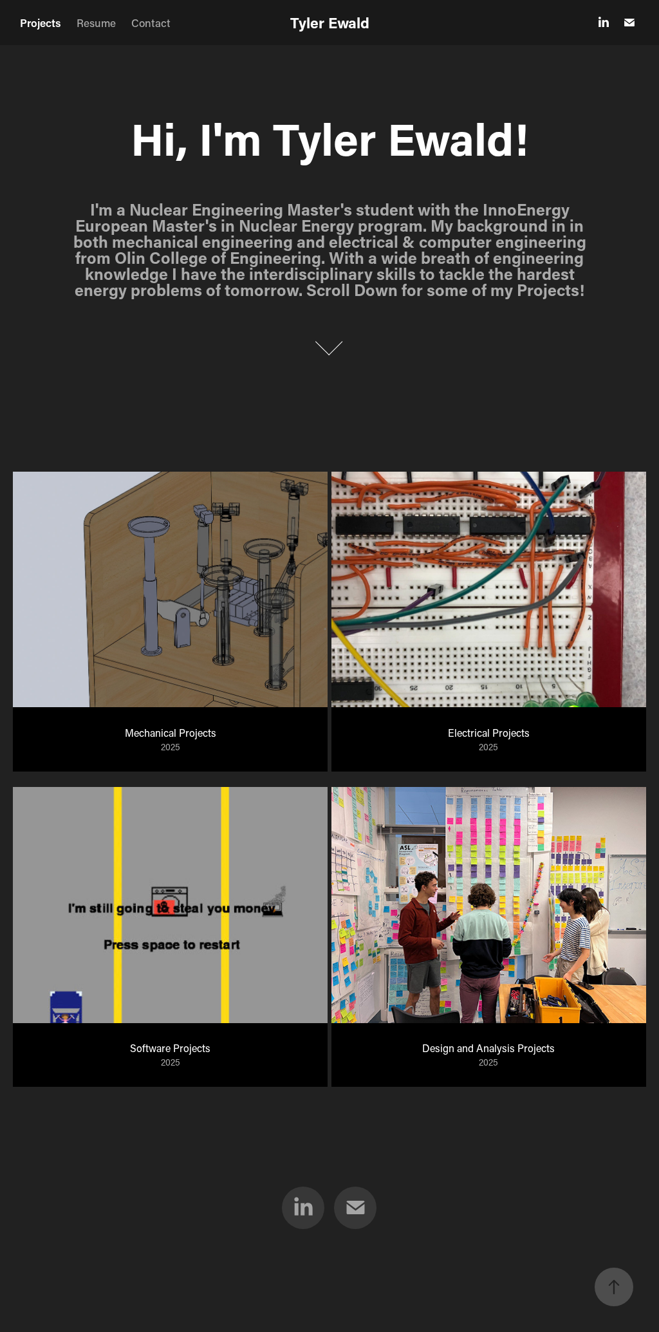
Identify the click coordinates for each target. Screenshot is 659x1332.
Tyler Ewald (329, 22)
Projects (40, 22)
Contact (151, 22)
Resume (96, 22)
